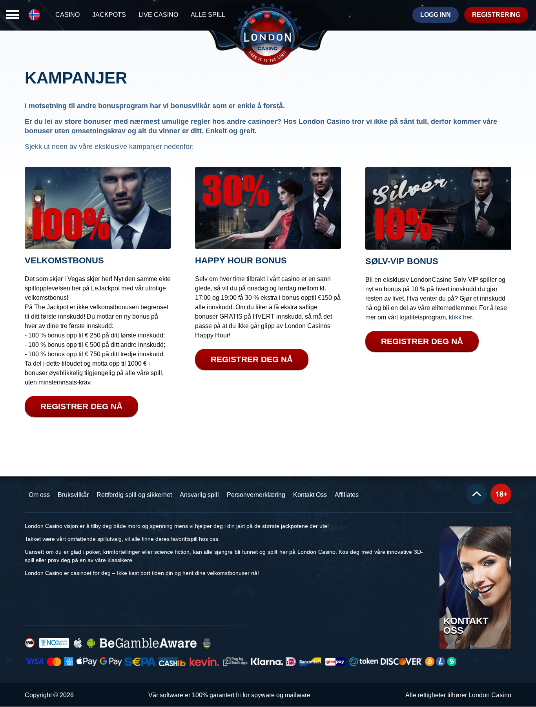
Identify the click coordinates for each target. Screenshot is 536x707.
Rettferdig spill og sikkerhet (134, 494)
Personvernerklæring (256, 494)
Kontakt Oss (310, 494)
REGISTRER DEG (81, 406)
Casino (67, 14)
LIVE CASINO (158, 14)
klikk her (460, 317)
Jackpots (109, 14)
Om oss (39, 494)
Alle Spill (208, 14)
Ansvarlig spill (199, 494)
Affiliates (347, 494)
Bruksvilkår (73, 494)
